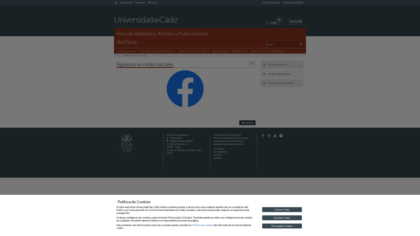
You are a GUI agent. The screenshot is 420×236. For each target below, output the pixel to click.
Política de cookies (202, 224)
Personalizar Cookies (282, 226)
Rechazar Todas (282, 217)
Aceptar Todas (282, 209)
